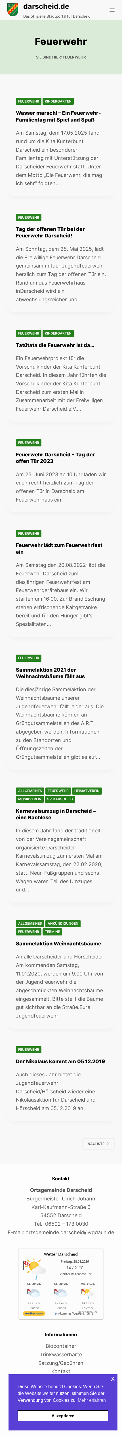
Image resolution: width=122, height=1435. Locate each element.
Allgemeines (30, 791)
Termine (52, 931)
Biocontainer (61, 1346)
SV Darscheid (60, 799)
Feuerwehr (28, 101)
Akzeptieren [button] (63, 1415)
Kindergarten (58, 101)
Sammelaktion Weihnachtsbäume (58, 944)
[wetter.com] (34, 1314)
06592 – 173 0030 (66, 1224)
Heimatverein (87, 791)
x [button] (113, 1378)
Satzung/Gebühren (60, 1363)
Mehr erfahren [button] (92, 1400)
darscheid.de (46, 6)
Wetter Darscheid (61, 1254)
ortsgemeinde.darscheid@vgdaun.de (70, 1232)
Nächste (96, 1144)
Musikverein (29, 799)
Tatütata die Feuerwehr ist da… (55, 345)
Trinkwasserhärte (61, 1354)
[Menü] (112, 9)
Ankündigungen (63, 923)
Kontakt (60, 1371)
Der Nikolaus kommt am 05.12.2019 (60, 1061)
